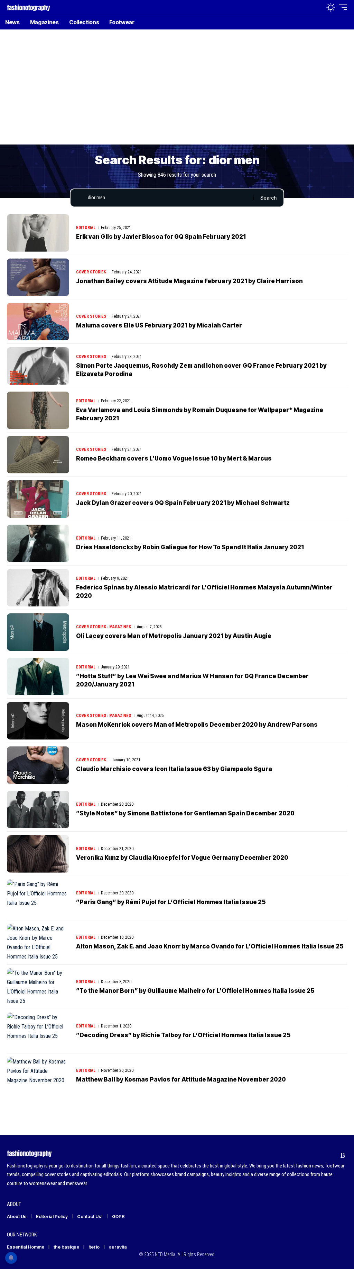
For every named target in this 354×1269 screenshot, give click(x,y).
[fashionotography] (28, 7)
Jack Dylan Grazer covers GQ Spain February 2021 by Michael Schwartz (183, 502)
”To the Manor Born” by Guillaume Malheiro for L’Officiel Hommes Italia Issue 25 (195, 990)
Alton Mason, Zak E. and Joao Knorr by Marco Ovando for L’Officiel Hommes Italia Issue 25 (210, 946)
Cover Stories (91, 272)
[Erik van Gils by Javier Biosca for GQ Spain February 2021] (38, 233)
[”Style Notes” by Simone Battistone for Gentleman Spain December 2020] (38, 809)
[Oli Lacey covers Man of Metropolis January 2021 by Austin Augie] (38, 632)
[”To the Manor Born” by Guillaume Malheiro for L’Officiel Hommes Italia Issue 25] (38, 987)
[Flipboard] (329, 1155)
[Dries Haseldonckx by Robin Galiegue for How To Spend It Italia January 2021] (38, 543)
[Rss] (342, 1155)
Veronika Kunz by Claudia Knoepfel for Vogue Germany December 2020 (182, 857)
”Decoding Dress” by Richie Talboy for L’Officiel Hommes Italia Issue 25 (183, 1035)
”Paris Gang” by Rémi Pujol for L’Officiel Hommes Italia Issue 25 (171, 902)
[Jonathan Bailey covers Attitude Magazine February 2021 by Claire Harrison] (38, 277)
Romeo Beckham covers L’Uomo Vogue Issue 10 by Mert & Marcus (174, 458)
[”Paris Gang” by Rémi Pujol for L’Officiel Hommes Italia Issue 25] (38, 898)
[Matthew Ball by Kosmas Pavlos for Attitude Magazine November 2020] (38, 1075)
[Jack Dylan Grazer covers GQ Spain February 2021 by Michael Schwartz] (38, 499)
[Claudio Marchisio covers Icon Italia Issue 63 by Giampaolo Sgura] (38, 765)
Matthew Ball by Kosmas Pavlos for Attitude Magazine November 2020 (181, 1079)
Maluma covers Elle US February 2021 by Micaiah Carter (159, 325)
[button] (315, 7)
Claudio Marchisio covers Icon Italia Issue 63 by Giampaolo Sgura (174, 768)
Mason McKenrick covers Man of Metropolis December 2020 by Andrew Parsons (197, 724)
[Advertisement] (177, 91)
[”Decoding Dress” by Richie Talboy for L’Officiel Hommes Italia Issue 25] (38, 1031)
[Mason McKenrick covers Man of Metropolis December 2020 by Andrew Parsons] (38, 720)
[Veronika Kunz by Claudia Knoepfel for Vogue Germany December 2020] (38, 854)
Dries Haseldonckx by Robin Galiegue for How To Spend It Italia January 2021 (190, 547)
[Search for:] (168, 198)
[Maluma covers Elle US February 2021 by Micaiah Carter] (38, 321)
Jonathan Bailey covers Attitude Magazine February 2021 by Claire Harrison (189, 281)
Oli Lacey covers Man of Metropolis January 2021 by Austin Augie (173, 635)
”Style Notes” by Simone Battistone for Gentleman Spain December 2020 (185, 813)
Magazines (120, 626)
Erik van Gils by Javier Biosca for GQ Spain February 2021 (161, 236)
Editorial (85, 227)
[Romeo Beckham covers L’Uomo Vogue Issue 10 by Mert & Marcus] (38, 454)
